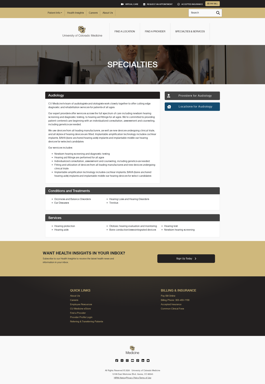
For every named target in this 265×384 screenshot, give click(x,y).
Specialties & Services (190, 31)
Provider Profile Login (81, 317)
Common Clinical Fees (172, 308)
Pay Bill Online (168, 295)
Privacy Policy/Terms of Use (138, 378)
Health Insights (75, 12)
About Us (108, 12)
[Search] (218, 12)
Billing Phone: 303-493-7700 (175, 300)
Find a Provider (155, 31)
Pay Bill (214, 4)
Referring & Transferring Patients (86, 321)
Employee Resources (81, 304)
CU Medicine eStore (80, 308)
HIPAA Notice (120, 378)
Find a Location (125, 31)
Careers (93, 12)
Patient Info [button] (54, 12)
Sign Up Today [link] (184, 258)
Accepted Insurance (171, 304)
